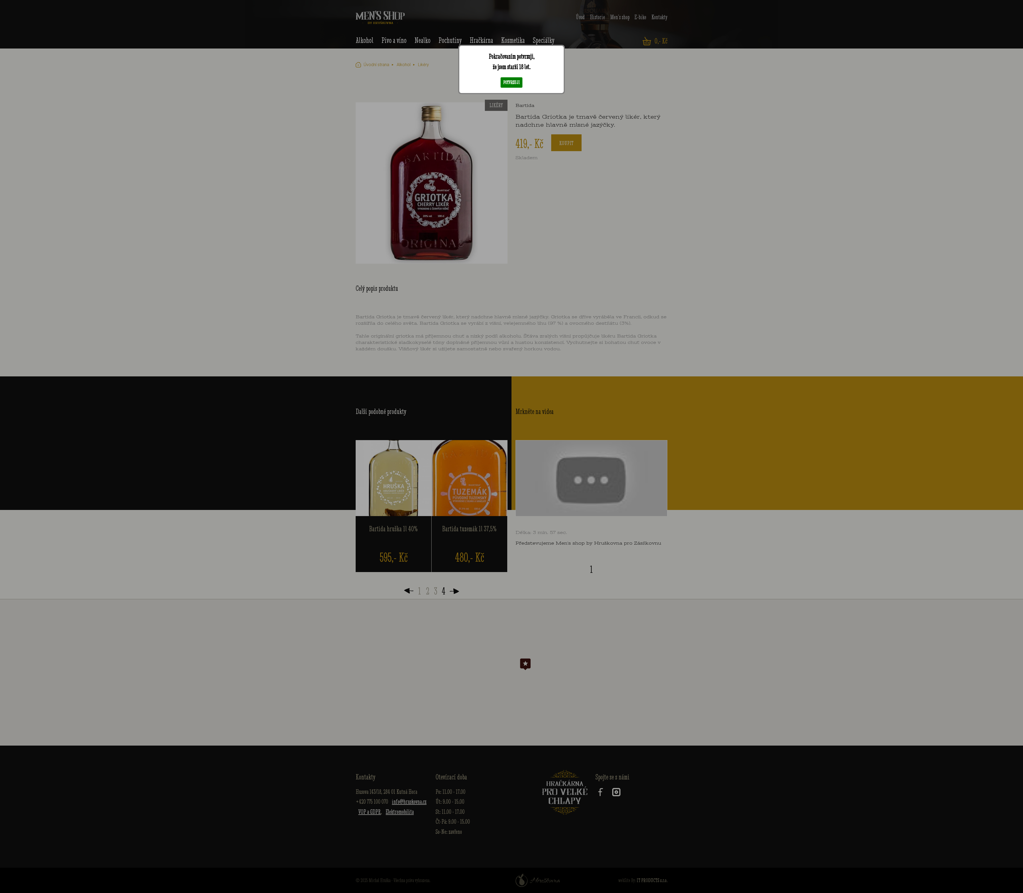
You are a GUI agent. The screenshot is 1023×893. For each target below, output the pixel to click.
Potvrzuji (511, 82)
